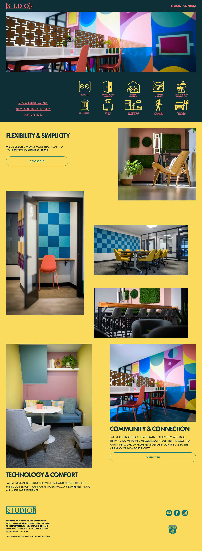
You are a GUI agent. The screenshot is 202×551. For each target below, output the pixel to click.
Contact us (37, 161)
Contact (189, 6)
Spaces (176, 6)
